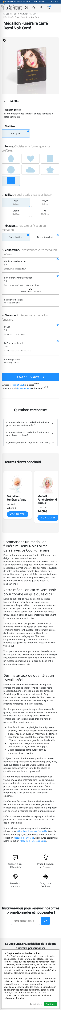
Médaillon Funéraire (24, 837)
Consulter (17, 514)
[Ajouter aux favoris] (4, 40)
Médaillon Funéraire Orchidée (32, 831)
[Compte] (41, 7)
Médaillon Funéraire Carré (33, 840)
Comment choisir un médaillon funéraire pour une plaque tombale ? (27, 423)
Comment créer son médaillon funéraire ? (28, 442)
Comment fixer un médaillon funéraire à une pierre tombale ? (27, 433)
